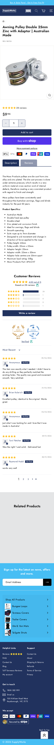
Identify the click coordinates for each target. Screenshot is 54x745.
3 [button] (28, 479)
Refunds (30, 666)
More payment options (27, 148)
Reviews (29, 163)
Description (11, 163)
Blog (4, 666)
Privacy (30, 674)
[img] (9, 358)
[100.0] (33, 331)
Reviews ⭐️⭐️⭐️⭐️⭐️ (12, 654)
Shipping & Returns (35, 662)
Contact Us (7, 662)
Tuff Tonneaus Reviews (12, 670)
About (29, 658)
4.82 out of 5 (35, 282)
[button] (28, 10)
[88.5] (18, 331)
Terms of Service (34, 670)
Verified (25, 341)
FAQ (4, 658)
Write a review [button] (27, 313)
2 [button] (23, 479)
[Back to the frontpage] (3, 21)
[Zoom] (49, 95)
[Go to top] (44, 735)
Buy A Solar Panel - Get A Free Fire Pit (27, 2)
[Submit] (47, 582)
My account (8, 674)
